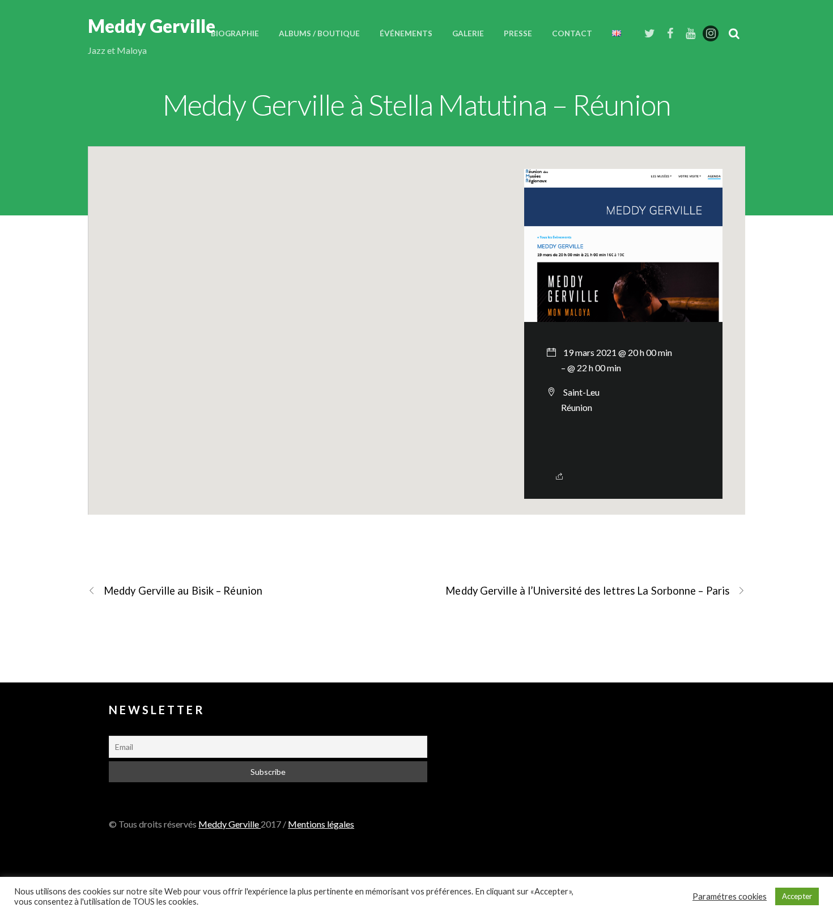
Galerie (468, 33)
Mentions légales (321, 824)
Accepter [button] (797, 896)
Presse (518, 33)
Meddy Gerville (229, 824)
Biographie (235, 33)
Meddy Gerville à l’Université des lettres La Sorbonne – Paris (587, 590)
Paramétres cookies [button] (729, 896)
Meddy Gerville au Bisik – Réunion (183, 590)
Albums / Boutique (319, 33)
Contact (572, 33)
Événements (406, 33)
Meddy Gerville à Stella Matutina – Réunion (417, 104)
